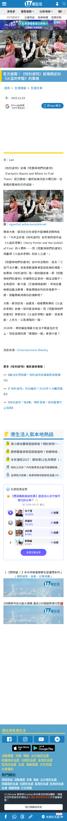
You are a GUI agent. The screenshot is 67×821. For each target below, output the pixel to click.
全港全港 (36, 88)
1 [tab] (25, 21)
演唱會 (11, 11)
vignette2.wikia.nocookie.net (28, 224)
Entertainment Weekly (33, 350)
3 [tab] (32, 21)
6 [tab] (43, 21)
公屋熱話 (29, 17)
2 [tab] (29, 21)
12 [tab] (43, 25)
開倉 (26, 755)
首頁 (7, 88)
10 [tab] (36, 25)
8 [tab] (29, 25)
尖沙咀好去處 (40, 755)
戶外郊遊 (46, 764)
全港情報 (20, 88)
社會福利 (7, 769)
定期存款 (56, 17)
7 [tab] (25, 25)
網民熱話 (7, 779)
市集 (18, 755)
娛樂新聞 (43, 17)
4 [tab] (36, 21)
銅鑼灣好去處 (10, 760)
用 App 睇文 (54, 105)
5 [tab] (39, 21)
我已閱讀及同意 (33, 807)
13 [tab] (34, 29)
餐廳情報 (32, 764)
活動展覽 (7, 755)
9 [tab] (32, 25)
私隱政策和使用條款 (39, 797)
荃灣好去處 (45, 760)
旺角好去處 (9, 764)
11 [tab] (39, 25)
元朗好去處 (28, 760)
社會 (21, 764)
